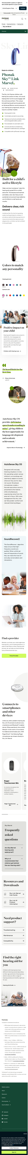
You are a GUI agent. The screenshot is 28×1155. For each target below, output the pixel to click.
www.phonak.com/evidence (10, 1054)
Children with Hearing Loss (11, 351)
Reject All (14, 1152)
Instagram (6, 1115)
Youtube (6, 1122)
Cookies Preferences (14, 1148)
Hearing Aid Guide (8, 985)
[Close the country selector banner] (26, 2)
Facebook (6, 1112)
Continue (23, 8)
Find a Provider (14, 655)
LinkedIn (6, 1118)
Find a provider (7, 13)
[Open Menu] (25, 19)
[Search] (22, 19)
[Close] (26, 13)
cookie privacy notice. (8, 1145)
